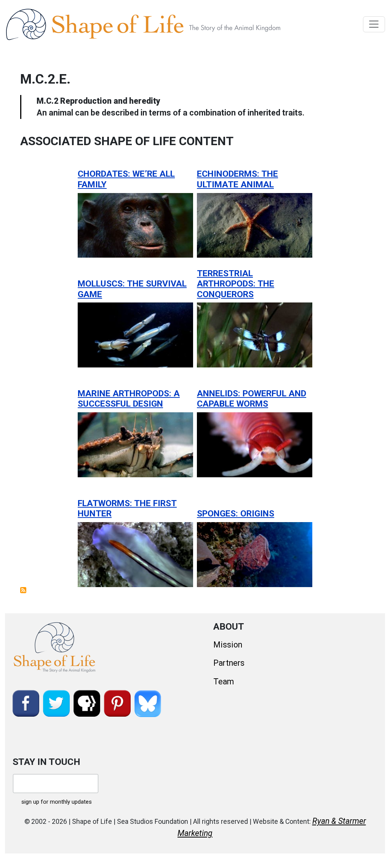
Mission (227, 644)
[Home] (160, 24)
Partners (229, 663)
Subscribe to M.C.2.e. (23, 590)
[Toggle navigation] (374, 24)
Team (223, 681)
